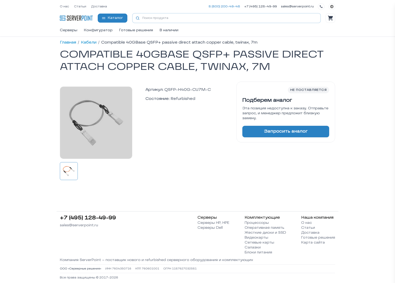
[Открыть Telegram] (332, 6)
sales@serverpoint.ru (297, 6)
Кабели (88, 42)
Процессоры (257, 223)
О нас (64, 6)
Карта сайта (313, 242)
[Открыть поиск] (138, 18)
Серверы (68, 30)
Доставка (99, 6)
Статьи (80, 6)
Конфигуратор (98, 30)
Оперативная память (264, 228)
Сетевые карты (259, 242)
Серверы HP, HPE (213, 223)
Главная (68, 42)
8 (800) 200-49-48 (224, 6)
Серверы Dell (210, 228)
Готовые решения (136, 30)
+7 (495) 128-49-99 (260, 6)
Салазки (253, 247)
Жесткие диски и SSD (265, 232)
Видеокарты (256, 237)
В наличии (169, 30)
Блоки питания (258, 252)
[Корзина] (330, 18)
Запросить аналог (286, 131)
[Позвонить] (321, 6)
